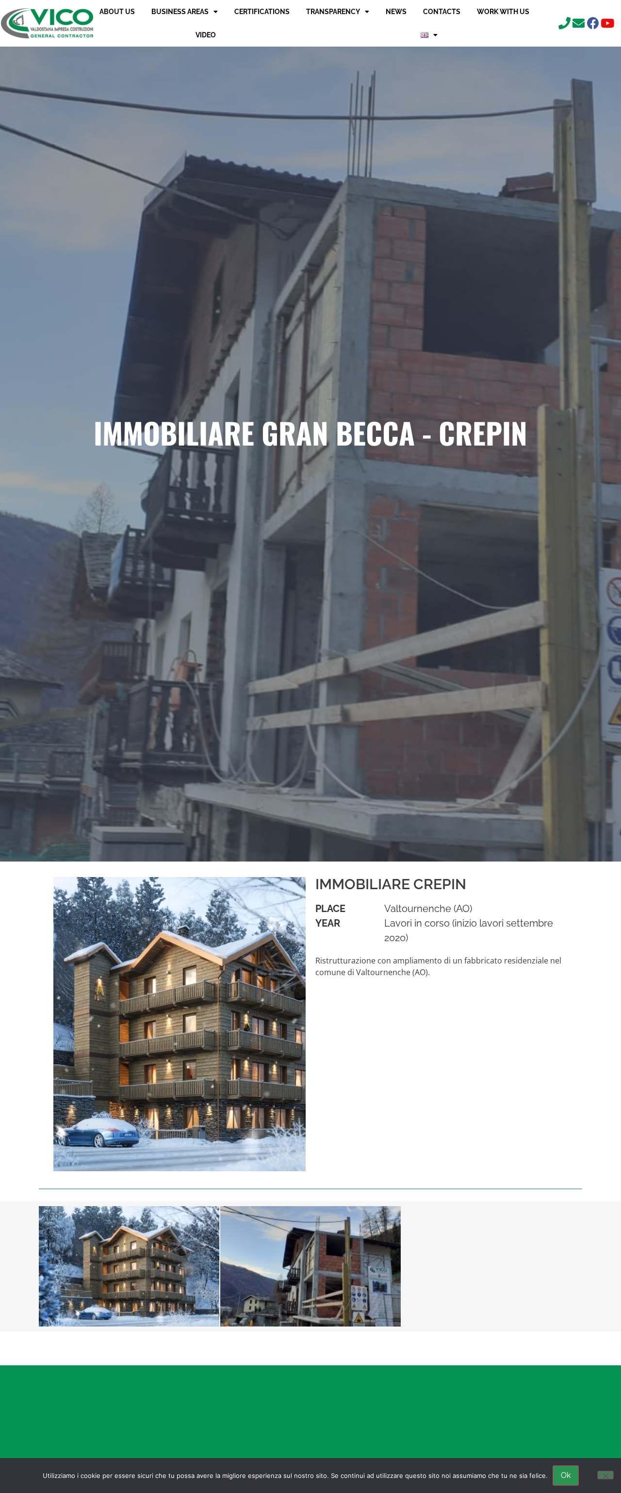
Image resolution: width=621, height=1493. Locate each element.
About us (117, 12)
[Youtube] (607, 23)
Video (206, 35)
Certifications (262, 12)
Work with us (503, 12)
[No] (605, 1475)
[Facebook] (593, 23)
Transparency (333, 12)
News (396, 12)
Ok (566, 1475)
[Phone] (564, 23)
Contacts (441, 12)
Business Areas (180, 12)
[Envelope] (578, 23)
